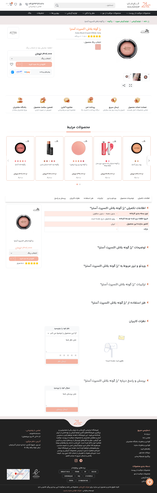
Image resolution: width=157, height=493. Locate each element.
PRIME (77, 472)
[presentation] (149, 161)
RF (85, 472)
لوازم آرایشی (72, 13)
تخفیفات (40, 13)
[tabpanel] (127, 49)
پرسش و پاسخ (60, 198)
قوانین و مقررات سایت (142, 445)
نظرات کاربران (75, 198)
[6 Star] (75, 355)
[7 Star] (71, 355)
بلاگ (29, 13)
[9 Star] (63, 355)
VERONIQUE (68, 476)
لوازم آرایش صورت (122, 21)
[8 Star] (67, 355)
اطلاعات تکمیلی (144, 198)
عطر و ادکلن (90, 13)
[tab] (146, 77)
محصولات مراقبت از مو (111, 13)
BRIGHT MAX (65, 472)
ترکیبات (100, 198)
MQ (79, 476)
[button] (79, 184)
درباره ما (147, 434)
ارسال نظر (62, 361)
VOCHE (93, 472)
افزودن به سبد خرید (37, 64)
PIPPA (71, 480)
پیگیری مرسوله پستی (142, 456)
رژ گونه (109, 21)
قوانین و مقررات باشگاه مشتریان (138, 441)
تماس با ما (146, 438)
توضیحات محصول (127, 198)
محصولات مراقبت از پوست (139, 13)
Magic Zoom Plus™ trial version (115, 29)
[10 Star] (60, 355)
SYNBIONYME (83, 480)
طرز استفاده (88, 198)
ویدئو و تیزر (111, 198)
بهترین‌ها (55, 13)
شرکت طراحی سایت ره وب (72, 490)
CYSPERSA (89, 476)
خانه (145, 21)
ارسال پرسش (61, 409)
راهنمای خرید (145, 449)
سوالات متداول (144, 452)
